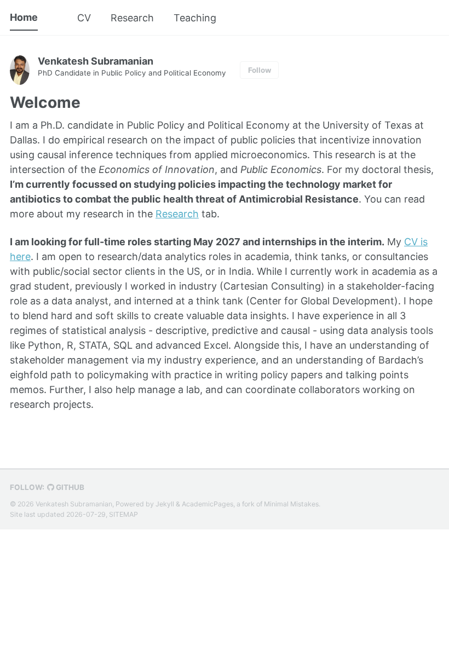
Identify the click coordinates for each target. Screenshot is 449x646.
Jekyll (165, 504)
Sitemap (123, 514)
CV (84, 18)
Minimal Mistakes (291, 504)
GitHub (69, 487)
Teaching (195, 18)
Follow (259, 70)
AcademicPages (207, 504)
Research (132, 18)
